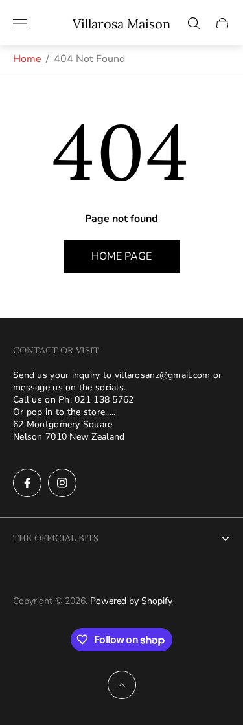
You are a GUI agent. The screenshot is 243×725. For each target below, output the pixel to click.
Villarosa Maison (121, 23)
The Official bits (55, 538)
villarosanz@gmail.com (163, 375)
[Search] (193, 23)
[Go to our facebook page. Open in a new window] (27, 483)
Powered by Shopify (131, 601)
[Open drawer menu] (20, 23)
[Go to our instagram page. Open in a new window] (62, 483)
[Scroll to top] (122, 685)
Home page (121, 256)
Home (27, 59)
